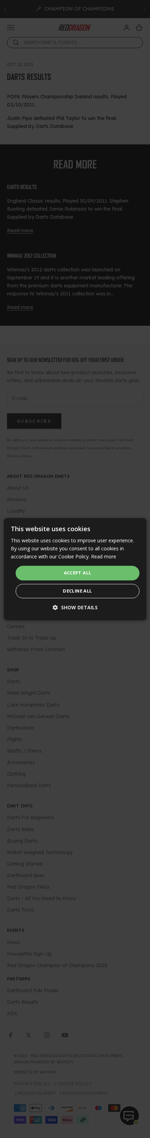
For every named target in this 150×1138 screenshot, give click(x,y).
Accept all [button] (77, 573)
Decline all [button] (77, 591)
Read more (103, 556)
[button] (75, 607)
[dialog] (75, 569)
